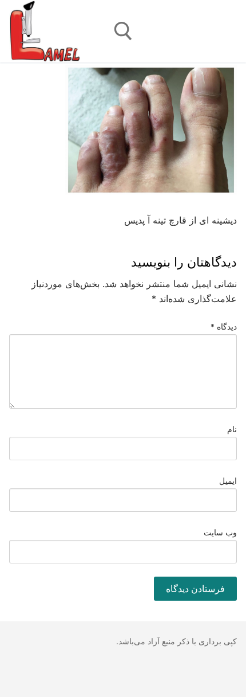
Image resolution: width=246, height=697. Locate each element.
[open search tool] (123, 31)
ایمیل (228, 480)
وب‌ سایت (220, 532)
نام (232, 429)
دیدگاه (224, 326)
